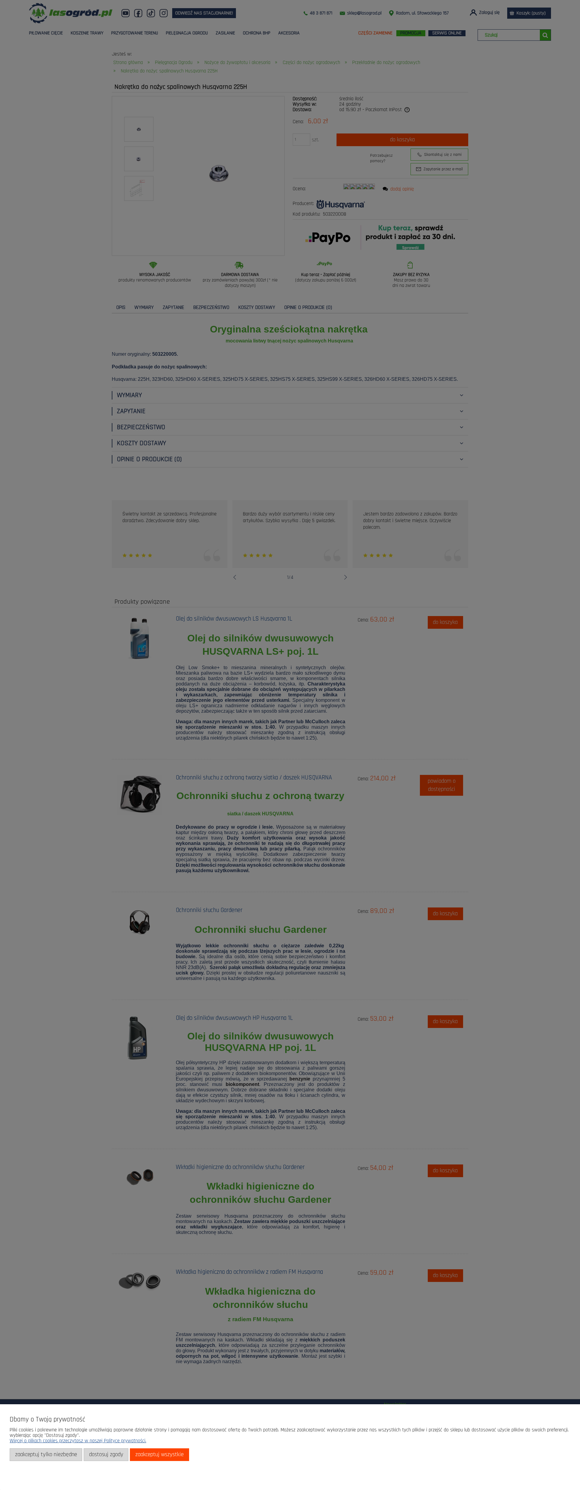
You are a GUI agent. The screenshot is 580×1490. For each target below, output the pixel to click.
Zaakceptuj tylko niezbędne (46, 1454)
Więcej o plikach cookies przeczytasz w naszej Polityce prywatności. (78, 1440)
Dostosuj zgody (106, 1454)
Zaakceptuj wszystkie (159, 1454)
